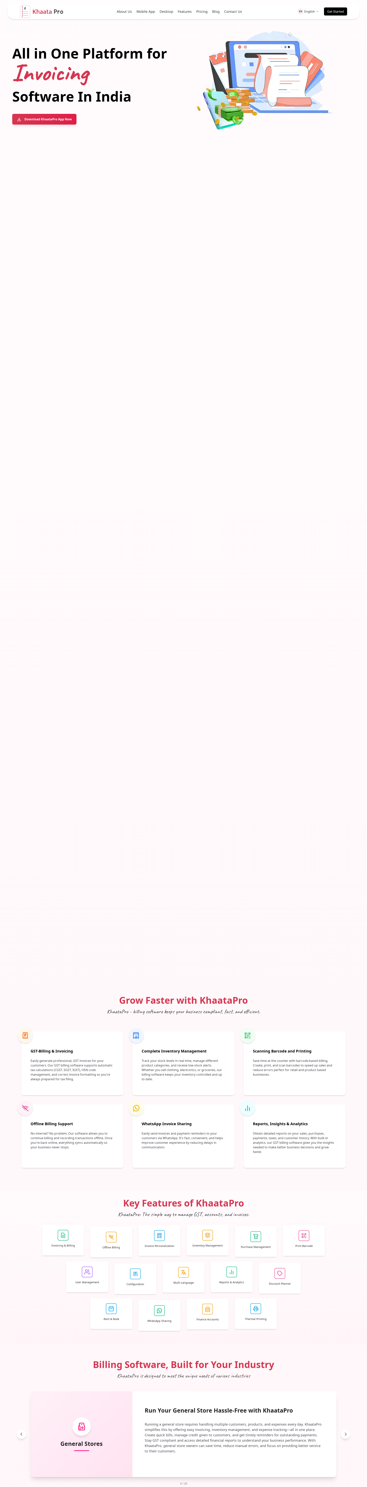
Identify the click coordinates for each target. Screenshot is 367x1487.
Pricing (202, 11)
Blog (216, 11)
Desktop (166, 11)
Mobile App (145, 11)
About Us (124, 11)
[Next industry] (345, 1434)
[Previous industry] (21, 1434)
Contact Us (233, 11)
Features (185, 11)
